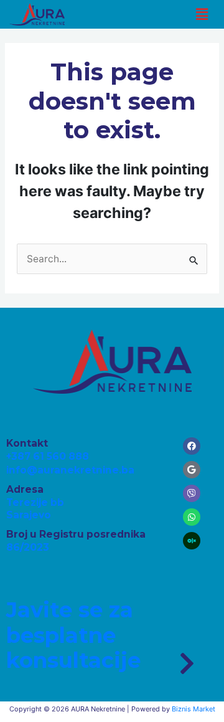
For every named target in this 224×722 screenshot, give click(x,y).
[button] (201, 14)
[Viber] (191, 493)
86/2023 (27, 547)
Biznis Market (193, 709)
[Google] (191, 469)
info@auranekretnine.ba (70, 470)
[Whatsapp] (191, 517)
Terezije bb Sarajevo (35, 508)
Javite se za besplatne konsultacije (73, 635)
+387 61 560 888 (47, 456)
